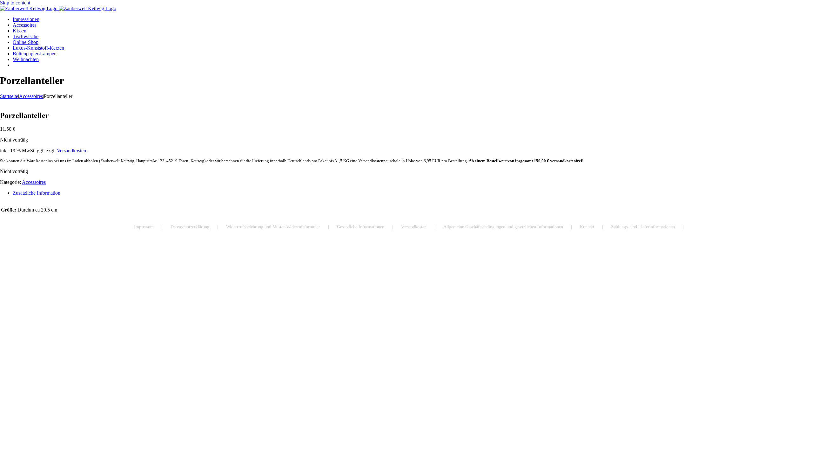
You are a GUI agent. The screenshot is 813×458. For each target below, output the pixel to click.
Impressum (144, 227)
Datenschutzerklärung (190, 227)
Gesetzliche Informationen (360, 227)
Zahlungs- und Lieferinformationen (643, 227)
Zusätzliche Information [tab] (36, 193)
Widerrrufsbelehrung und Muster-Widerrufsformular (273, 227)
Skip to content (15, 2)
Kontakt (587, 227)
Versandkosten (71, 150)
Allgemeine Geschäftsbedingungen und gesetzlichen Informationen (503, 227)
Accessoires (34, 182)
